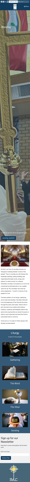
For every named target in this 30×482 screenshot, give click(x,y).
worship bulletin (8, 238)
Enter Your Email (5, 451)
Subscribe (6, 458)
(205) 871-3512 (13, 1)
